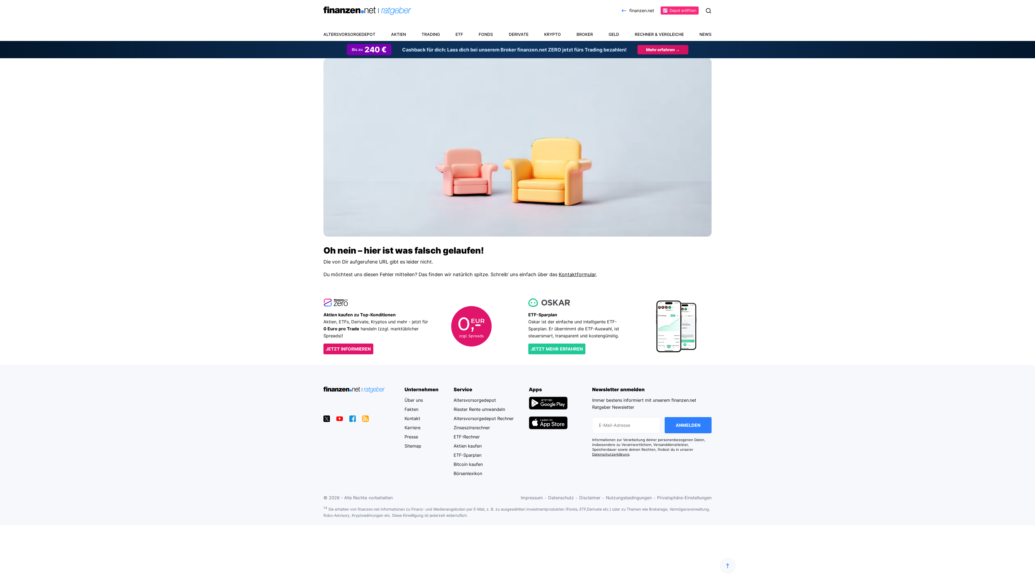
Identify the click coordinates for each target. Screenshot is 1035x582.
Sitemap (413, 446)
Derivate (519, 34)
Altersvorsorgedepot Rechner (484, 418)
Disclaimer (590, 497)
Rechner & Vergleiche (659, 34)
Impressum (532, 497)
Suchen (708, 11)
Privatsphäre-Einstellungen (684, 497)
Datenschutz (561, 497)
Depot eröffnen (683, 10)
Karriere (412, 427)
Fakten (411, 409)
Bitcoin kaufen (468, 464)
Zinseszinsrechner (472, 427)
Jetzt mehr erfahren (557, 349)
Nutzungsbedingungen (629, 497)
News (705, 34)
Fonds (486, 34)
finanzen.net (641, 10)
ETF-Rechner (467, 436)
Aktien (398, 34)
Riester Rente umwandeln (479, 409)
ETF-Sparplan (467, 455)
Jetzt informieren (348, 349)
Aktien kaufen (468, 446)
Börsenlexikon (468, 473)
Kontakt (412, 418)
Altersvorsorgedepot (349, 34)
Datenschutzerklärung (610, 454)
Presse (411, 436)
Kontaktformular (577, 274)
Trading (431, 34)
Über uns (414, 400)
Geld (614, 34)
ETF (459, 34)
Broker (585, 34)
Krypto (552, 34)
